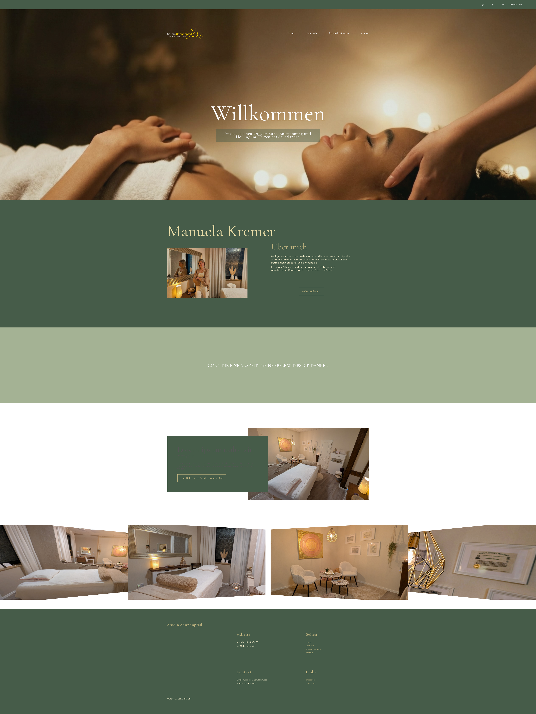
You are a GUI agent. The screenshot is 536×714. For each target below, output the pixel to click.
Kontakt (365, 33)
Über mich (311, 33)
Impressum (310, 680)
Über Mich (310, 646)
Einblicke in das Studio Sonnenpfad (202, 478)
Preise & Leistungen (338, 33)
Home (290, 33)
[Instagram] (482, 4)
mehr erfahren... (311, 291)
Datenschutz (311, 683)
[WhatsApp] (493, 4)
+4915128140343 (515, 5)
